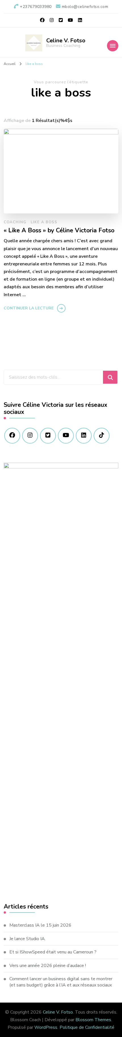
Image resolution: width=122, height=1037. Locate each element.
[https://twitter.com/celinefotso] (48, 436)
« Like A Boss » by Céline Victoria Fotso (59, 231)
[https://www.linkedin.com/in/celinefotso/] (84, 436)
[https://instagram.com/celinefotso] (30, 436)
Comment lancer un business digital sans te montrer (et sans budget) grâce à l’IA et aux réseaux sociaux (60, 982)
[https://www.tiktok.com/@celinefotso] (102, 436)
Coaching (15, 222)
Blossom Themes (93, 1020)
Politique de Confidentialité (87, 1027)
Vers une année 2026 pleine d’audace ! (47, 965)
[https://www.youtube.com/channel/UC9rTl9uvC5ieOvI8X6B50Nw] (66, 436)
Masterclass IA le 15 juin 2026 (40, 925)
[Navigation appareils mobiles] (112, 45)
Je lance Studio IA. (27, 939)
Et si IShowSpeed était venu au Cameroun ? (52, 952)
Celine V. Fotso (65, 40)
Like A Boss (44, 222)
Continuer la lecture (29, 308)
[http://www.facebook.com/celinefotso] (12, 436)
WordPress (45, 1027)
